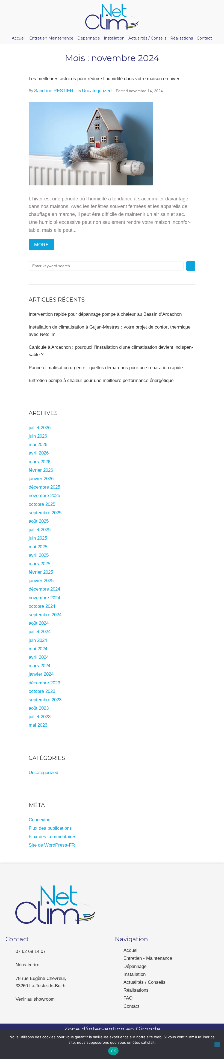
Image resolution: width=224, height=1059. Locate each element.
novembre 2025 (44, 495)
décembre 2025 (44, 487)
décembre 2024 (44, 589)
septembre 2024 (45, 614)
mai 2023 (38, 725)
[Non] (217, 1044)
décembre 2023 (44, 682)
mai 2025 (38, 546)
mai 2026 (38, 444)
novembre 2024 (44, 597)
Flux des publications (50, 828)
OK (113, 1051)
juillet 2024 (40, 631)
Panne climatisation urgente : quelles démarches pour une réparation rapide (106, 367)
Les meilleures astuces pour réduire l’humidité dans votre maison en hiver (104, 78)
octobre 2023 (42, 691)
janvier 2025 (41, 580)
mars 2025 (39, 563)
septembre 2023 (45, 699)
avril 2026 (39, 453)
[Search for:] (106, 265)
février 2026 (41, 470)
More (41, 244)
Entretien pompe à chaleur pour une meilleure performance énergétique (101, 380)
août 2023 (39, 708)
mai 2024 (38, 648)
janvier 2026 (41, 478)
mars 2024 (39, 665)
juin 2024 (38, 640)
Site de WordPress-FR (52, 845)
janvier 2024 (41, 674)
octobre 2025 (42, 504)
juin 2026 (38, 436)
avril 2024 (39, 657)
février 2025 (41, 572)
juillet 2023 (40, 716)
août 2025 (39, 521)
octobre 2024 (42, 606)
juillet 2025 (40, 529)
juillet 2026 (40, 427)
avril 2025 (39, 555)
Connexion (39, 819)
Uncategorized (96, 90)
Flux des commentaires (52, 836)
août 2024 (39, 623)
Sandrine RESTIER (53, 90)
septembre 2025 (45, 512)
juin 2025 (38, 538)
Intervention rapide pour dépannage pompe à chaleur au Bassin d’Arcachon (105, 314)
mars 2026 (39, 461)
